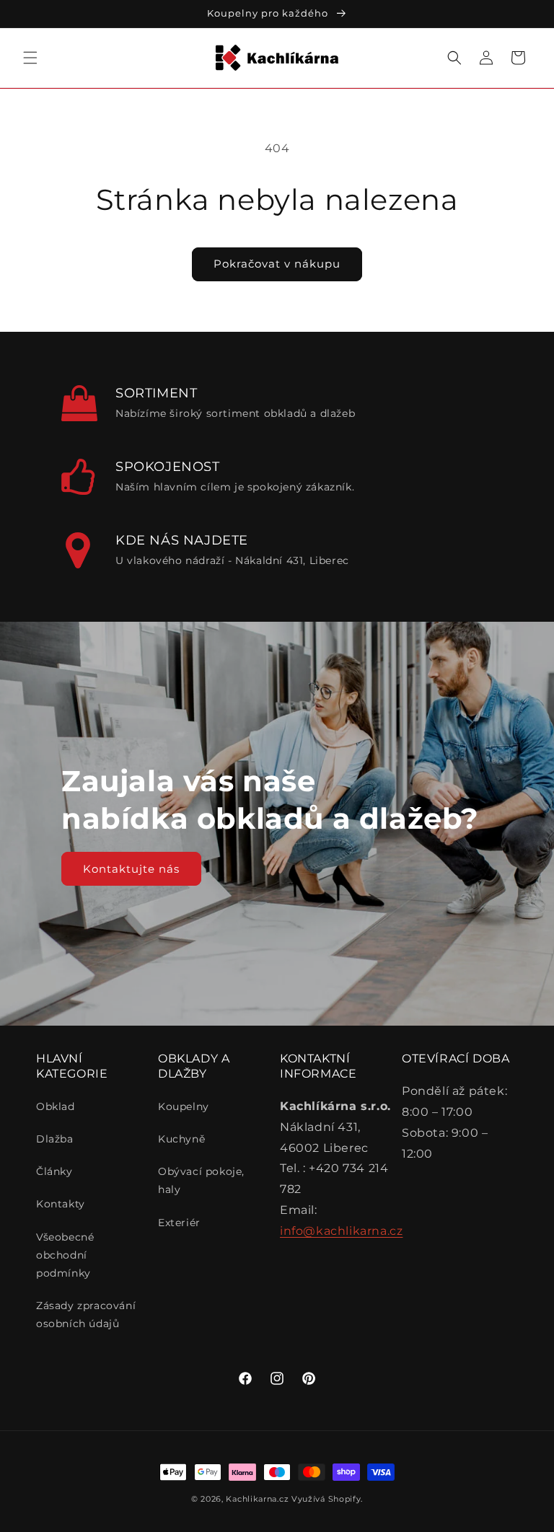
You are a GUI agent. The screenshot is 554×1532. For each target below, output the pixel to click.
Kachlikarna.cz (257, 1499)
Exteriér (179, 1222)
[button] (30, 58)
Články (54, 1171)
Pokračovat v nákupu (277, 263)
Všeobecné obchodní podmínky (65, 1255)
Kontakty (60, 1203)
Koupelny (183, 1106)
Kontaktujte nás (131, 868)
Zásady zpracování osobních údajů (86, 1314)
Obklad (55, 1106)
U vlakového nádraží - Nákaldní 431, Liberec (232, 560)
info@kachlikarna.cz (341, 1231)
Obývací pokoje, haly (201, 1180)
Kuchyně (181, 1138)
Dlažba (55, 1138)
